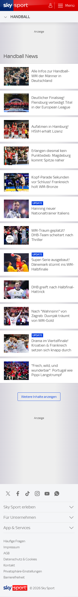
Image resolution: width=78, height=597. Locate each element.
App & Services (16, 527)
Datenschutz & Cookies (20, 559)
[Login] (50, 5)
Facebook (17, 493)
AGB (6, 553)
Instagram (37, 493)
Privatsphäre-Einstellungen (22, 571)
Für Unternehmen (19, 517)
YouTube (47, 493)
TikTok (27, 493)
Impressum (11, 547)
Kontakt (9, 565)
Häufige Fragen (14, 541)
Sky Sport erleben (19, 507)
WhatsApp (56, 493)
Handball (20, 16)
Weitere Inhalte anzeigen (39, 397)
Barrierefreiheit (14, 577)
